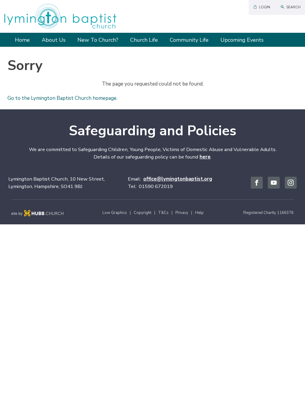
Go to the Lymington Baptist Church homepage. (62, 98)
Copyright (142, 212)
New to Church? (97, 40)
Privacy (181, 212)
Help (199, 212)
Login (264, 7)
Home (22, 40)
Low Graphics (114, 212)
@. (177, 178)
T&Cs (163, 212)
